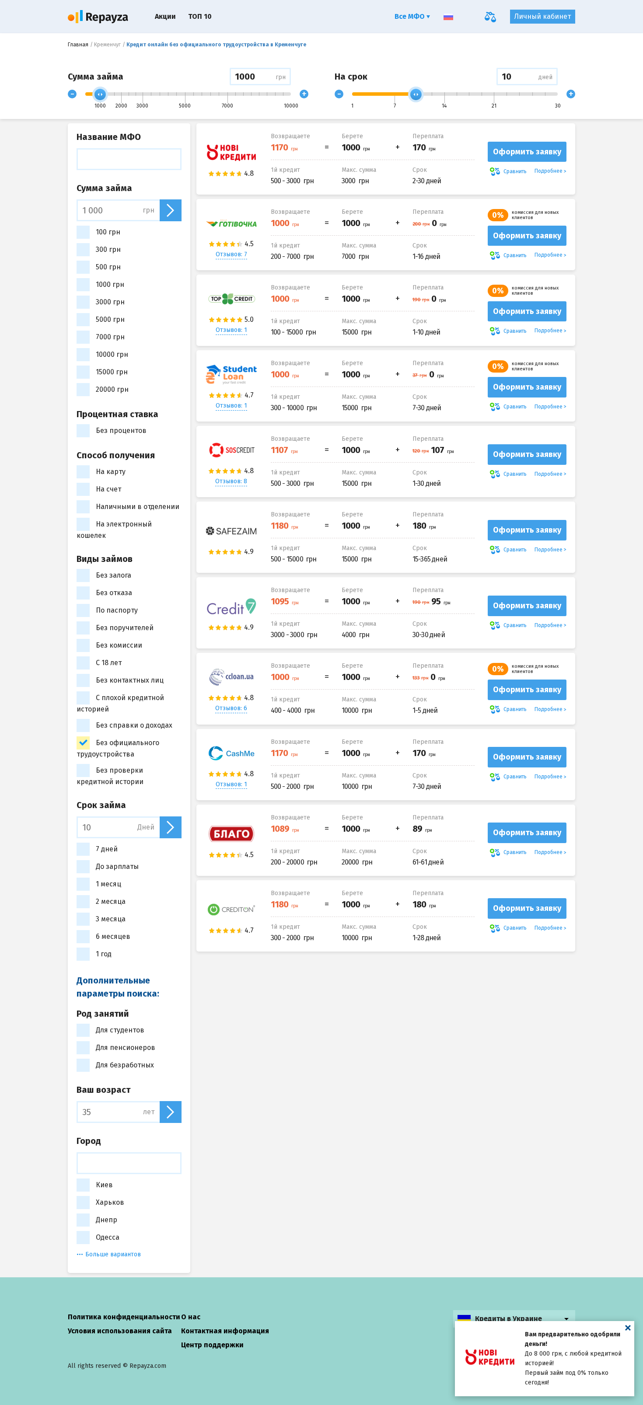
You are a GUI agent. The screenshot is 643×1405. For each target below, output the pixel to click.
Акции (165, 16)
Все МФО (410, 16)
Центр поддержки (212, 1345)
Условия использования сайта (120, 1331)
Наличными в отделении (137, 506)
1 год (104, 954)
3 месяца (111, 919)
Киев (104, 1185)
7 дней (107, 849)
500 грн (108, 267)
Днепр (106, 1220)
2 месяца (111, 901)
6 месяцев (113, 936)
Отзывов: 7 (231, 254)
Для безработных (125, 1065)
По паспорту (117, 610)
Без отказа (114, 593)
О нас (190, 1317)
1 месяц (108, 884)
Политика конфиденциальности (124, 1317)
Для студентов (120, 1030)
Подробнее (549, 171)
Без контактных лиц (130, 680)
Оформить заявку (527, 152)
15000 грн (112, 372)
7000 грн (110, 337)
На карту (111, 471)
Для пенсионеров (125, 1047)
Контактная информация (225, 1331)
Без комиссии (119, 645)
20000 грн (112, 389)
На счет (108, 489)
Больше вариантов (113, 1254)
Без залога (113, 575)
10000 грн (112, 354)
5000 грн (110, 319)
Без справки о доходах (134, 725)
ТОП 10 (200, 16)
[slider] (100, 94)
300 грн (108, 249)
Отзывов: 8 (231, 481)
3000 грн (110, 302)
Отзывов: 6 (231, 708)
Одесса (107, 1237)
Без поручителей (125, 628)
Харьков (110, 1202)
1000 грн (110, 284)
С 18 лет (109, 663)
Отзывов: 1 (231, 330)
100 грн (108, 232)
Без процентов (121, 430)
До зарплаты (117, 866)
